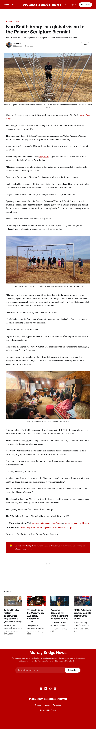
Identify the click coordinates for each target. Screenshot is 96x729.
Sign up (38, 705)
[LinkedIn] (45, 688)
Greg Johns (43, 156)
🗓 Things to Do (12, 21)
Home (6, 4)
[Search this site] (66, 5)
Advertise (57, 705)
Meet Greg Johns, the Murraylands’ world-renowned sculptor (47, 527)
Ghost (53, 710)
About (47, 705)
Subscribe (85, 5)
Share (85, 45)
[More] (13, 5)
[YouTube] (50, 688)
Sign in (73, 4)
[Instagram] (55, 688)
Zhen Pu (17, 43)
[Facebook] (41, 688)
